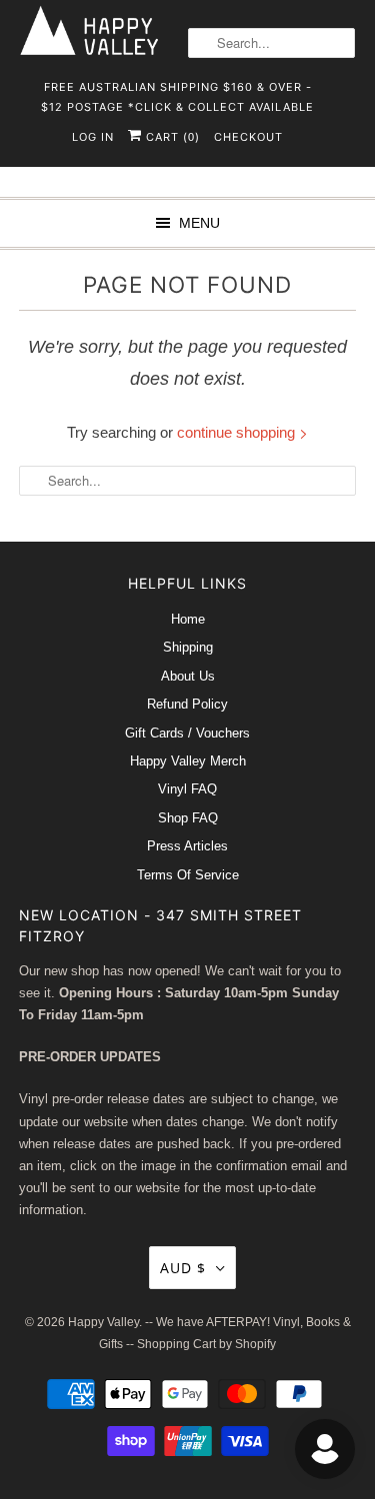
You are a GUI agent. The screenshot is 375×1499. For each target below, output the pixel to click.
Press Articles (187, 845)
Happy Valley (103, 1322)
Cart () (171, 137)
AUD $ (183, 1267)
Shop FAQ (188, 817)
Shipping (188, 647)
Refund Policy (187, 704)
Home (188, 619)
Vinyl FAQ (187, 788)
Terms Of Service (188, 874)
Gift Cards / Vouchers (187, 733)
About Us (188, 676)
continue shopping (238, 432)
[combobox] (272, 43)
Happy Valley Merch (188, 760)
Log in (93, 137)
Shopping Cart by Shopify (206, 1344)
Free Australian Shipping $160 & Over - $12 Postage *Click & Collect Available (177, 93)
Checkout (248, 137)
